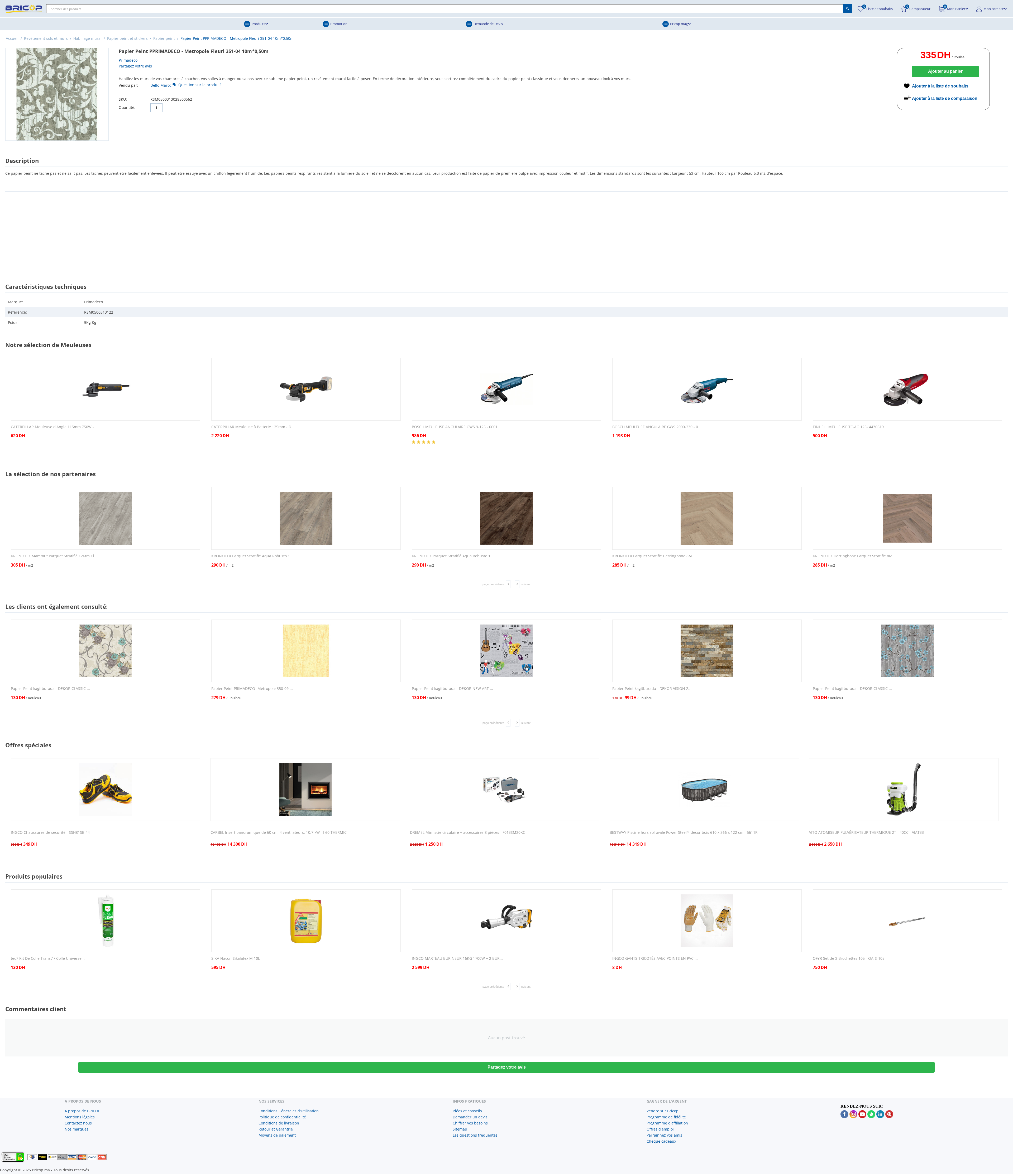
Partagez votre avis (135, 66)
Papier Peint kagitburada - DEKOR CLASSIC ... (50, 688)
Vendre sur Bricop (662, 1110)
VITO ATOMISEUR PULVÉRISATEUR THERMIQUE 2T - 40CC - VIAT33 (866, 832)
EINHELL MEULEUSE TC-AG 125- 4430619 (848, 427)
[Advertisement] (506, 232)
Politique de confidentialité (282, 1116)
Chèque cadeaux (661, 1141)
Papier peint (164, 38)
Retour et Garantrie (276, 1129)
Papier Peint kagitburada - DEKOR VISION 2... (651, 688)
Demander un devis (470, 1116)
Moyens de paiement (277, 1135)
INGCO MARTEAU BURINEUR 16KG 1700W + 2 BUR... (457, 958)
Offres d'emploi (660, 1129)
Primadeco (128, 60)
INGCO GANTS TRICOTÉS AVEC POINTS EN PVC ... (655, 958)
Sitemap (460, 1129)
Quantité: (127, 107)
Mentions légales (80, 1116)
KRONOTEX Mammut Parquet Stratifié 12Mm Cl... (54, 556)
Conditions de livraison (279, 1123)
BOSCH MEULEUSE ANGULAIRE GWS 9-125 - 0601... (456, 427)
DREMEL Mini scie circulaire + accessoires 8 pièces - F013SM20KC (467, 832)
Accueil (12, 38)
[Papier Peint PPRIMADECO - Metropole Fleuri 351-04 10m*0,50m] (57, 94)
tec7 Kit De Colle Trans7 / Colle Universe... (48, 958)
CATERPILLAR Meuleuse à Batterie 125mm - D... (252, 427)
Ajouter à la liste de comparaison (944, 98)
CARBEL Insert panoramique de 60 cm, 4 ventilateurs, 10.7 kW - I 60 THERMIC (279, 832)
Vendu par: (128, 85)
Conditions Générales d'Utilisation (289, 1110)
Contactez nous (78, 1123)
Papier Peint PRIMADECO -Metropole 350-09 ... (252, 688)
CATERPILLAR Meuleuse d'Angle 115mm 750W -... (54, 427)
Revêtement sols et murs (46, 38)
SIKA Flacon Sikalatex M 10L (235, 958)
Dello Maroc (160, 85)
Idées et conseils (467, 1110)
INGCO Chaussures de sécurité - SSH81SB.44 (50, 832)
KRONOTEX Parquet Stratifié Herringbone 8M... (653, 556)
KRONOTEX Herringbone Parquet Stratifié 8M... (854, 556)
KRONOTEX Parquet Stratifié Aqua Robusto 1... (252, 556)
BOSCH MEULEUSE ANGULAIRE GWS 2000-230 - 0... (656, 427)
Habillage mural (87, 38)
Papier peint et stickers (127, 38)
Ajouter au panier (945, 71)
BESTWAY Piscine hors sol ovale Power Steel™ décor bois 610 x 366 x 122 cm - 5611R (684, 832)
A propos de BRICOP (82, 1110)
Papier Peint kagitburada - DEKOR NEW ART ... (452, 688)
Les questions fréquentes (475, 1135)
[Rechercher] (847, 8)
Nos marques (76, 1129)
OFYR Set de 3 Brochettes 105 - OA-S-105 (849, 958)
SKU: (123, 99)
